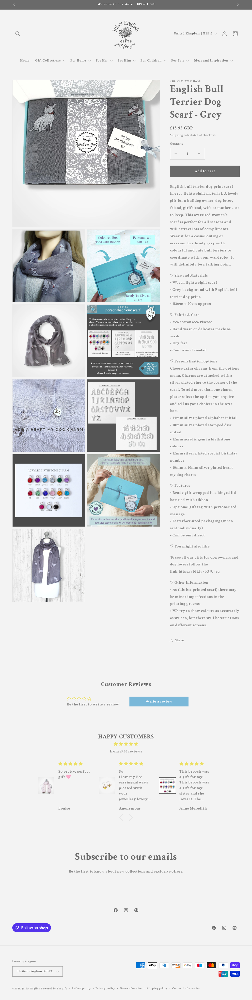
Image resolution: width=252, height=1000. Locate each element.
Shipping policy (157, 988)
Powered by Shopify (54, 988)
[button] (17, 33)
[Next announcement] (238, 4)
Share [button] (179, 640)
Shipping (176, 135)
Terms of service (131, 988)
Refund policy (81, 988)
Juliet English (31, 988)
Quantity (177, 144)
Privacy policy (105, 988)
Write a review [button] (159, 701)
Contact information (186, 988)
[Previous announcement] (14, 4)
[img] (126, 744)
